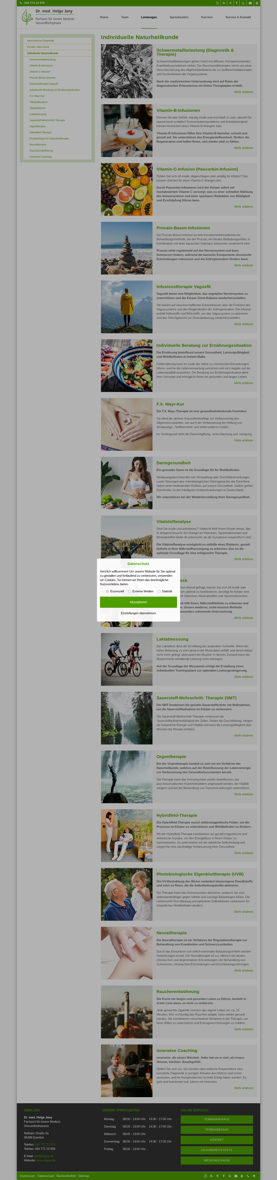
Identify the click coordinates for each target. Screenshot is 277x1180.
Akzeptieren (138, 602)
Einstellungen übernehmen (138, 613)
